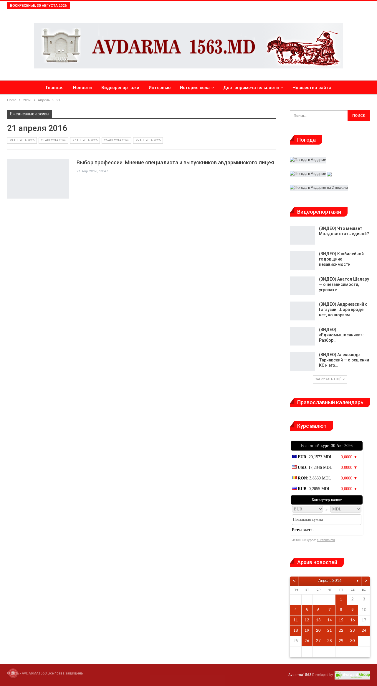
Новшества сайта (311, 87)
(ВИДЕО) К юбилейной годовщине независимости (341, 259)
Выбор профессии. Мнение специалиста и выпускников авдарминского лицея (175, 162)
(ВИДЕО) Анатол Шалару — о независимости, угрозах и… (344, 284)
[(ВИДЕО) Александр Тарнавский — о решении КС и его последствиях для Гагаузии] (302, 361)
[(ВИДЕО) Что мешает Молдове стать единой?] (302, 235)
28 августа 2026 (53, 140)
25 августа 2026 (148, 140)
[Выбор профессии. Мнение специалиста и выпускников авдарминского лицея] (38, 179)
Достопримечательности (251, 87)
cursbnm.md (326, 540)
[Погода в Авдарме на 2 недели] (319, 189)
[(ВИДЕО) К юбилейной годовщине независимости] (302, 260)
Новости (82, 87)
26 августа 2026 (116, 140)
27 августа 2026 (84, 140)
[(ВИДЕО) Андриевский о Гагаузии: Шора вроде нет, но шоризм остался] (302, 311)
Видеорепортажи (120, 87)
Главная (55, 87)
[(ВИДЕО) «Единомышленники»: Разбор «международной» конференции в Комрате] (302, 336)
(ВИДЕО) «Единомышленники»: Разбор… (341, 335)
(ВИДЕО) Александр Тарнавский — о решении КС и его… (344, 360)
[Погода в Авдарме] (308, 161)
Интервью (160, 87)
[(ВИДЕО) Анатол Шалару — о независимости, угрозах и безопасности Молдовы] (302, 285)
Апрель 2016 (330, 581)
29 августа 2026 (21, 140)
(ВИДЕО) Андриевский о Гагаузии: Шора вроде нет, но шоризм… (343, 309)
